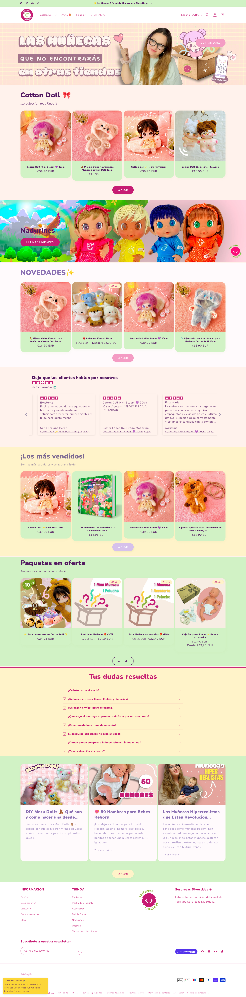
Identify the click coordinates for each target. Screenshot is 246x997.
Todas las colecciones (84, 931)
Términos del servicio (116, 993)
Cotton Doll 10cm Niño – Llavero (200, 167)
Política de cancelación (198, 993)
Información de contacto (159, 993)
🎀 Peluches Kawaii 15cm (97, 338)
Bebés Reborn (80, 914)
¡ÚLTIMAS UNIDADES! (40, 242)
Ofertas (76, 925)
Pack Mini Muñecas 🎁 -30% (97, 634)
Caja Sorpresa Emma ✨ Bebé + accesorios (200, 636)
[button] (48, 15)
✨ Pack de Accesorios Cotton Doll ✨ (45, 634)
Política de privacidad (92, 993)
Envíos (24, 897)
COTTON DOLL (210, 42)
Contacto (25, 908)
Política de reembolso (68, 993)
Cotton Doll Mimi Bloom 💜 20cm (46, 167)
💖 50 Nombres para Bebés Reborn (122, 814)
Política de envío (136, 993)
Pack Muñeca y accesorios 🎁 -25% (149, 634)
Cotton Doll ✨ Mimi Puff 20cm (148, 167)
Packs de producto (82, 903)
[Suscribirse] (78, 951)
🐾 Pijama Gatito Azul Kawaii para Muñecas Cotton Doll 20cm (200, 340)
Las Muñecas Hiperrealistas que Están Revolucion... (191, 814)
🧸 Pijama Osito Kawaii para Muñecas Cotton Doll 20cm (97, 168)
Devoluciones (28, 903)
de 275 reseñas (42, 387)
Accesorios (78, 908)
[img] (124, 382)
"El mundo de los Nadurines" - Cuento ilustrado (97, 529)
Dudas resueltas (29, 914)
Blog (23, 920)
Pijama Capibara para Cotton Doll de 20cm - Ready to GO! (200, 529)
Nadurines (78, 920)
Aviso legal (178, 993)
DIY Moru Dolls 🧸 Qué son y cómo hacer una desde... (54, 814)
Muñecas (77, 897)
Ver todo (123, 190)
